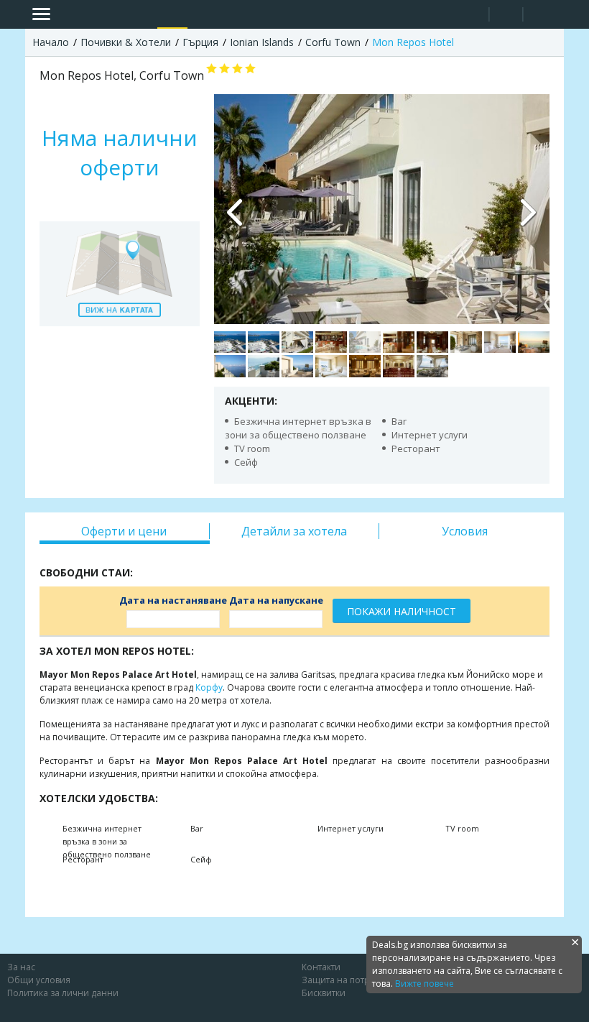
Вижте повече (424, 983)
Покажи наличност (401, 611)
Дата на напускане (276, 600)
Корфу (209, 687)
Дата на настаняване (173, 600)
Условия (465, 531)
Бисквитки (323, 993)
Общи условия (38, 980)
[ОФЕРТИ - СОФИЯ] (143, 14)
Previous (235, 209)
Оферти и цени (124, 531)
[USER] (507, 16)
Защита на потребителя (353, 980)
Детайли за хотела (294, 531)
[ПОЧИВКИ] (172, 14)
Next (528, 209)
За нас (21, 967)
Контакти (321, 967)
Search (472, 14)
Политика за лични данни (63, 993)
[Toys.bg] (201, 14)
